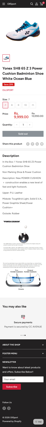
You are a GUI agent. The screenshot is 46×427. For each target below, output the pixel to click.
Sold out (23, 133)
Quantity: (7, 124)
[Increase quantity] (29, 124)
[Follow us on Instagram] (9, 408)
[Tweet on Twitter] (37, 144)
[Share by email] (42, 144)
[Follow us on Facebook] (4, 408)
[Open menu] (3, 4)
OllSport (7, 90)
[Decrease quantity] (16, 124)
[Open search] (31, 4)
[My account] (36, 4)
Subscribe (11, 386)
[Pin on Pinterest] (32, 144)
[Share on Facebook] (28, 144)
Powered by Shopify (11, 421)
